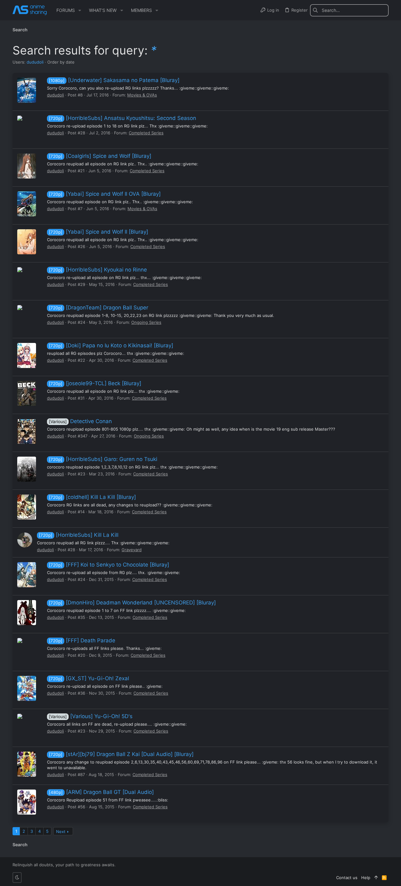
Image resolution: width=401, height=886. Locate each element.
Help (365, 877)
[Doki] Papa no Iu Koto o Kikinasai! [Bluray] (111, 345)
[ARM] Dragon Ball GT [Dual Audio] (101, 792)
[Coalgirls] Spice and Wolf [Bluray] (100, 156)
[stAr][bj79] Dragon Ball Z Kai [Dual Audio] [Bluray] (121, 754)
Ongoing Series (146, 322)
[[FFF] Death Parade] (26, 650)
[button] (80, 10)
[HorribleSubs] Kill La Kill (78, 535)
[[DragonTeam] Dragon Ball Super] (26, 317)
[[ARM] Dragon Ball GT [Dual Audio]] (26, 802)
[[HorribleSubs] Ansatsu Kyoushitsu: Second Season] (26, 128)
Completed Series (146, 132)
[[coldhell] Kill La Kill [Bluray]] (26, 507)
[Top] (376, 877)
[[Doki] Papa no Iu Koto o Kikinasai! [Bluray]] (26, 355)
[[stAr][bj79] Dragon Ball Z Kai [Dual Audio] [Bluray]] (26, 764)
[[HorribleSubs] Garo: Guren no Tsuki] (26, 469)
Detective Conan (80, 421)
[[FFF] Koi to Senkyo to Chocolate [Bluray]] (26, 574)
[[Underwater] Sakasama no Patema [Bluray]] (26, 90)
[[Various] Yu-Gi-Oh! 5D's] (26, 726)
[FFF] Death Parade (82, 640)
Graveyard (132, 549)
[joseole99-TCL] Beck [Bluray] (95, 383)
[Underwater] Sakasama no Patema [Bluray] (114, 80)
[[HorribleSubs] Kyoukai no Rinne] (26, 279)
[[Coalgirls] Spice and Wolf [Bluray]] (26, 166)
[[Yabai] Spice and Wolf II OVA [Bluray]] (26, 203)
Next (60, 831)
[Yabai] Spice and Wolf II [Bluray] (98, 232)
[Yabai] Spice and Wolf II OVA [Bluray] (105, 194)
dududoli (35, 62)
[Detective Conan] (26, 431)
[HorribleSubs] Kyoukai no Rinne (98, 270)
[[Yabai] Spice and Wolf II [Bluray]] (26, 241)
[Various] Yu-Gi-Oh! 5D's (91, 716)
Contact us (346, 877)
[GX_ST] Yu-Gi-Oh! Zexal (89, 678)
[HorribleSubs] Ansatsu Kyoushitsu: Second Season (122, 118)
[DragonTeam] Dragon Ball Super (98, 307)
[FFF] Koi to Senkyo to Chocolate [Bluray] (109, 565)
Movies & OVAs (142, 94)
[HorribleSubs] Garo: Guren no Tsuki (103, 459)
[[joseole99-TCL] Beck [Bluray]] (26, 393)
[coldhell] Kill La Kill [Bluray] (92, 497)
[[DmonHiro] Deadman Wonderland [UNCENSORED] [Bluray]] (26, 612)
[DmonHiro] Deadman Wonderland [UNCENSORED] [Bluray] (132, 602)
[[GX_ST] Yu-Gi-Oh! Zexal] (26, 688)
